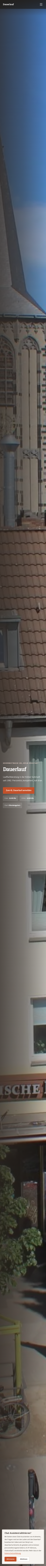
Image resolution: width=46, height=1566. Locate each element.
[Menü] (41, 4)
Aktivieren (10, 1559)
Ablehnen (23, 1559)
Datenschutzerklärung (13, 1553)
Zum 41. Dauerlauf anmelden (18, 790)
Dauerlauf (8, 4)
